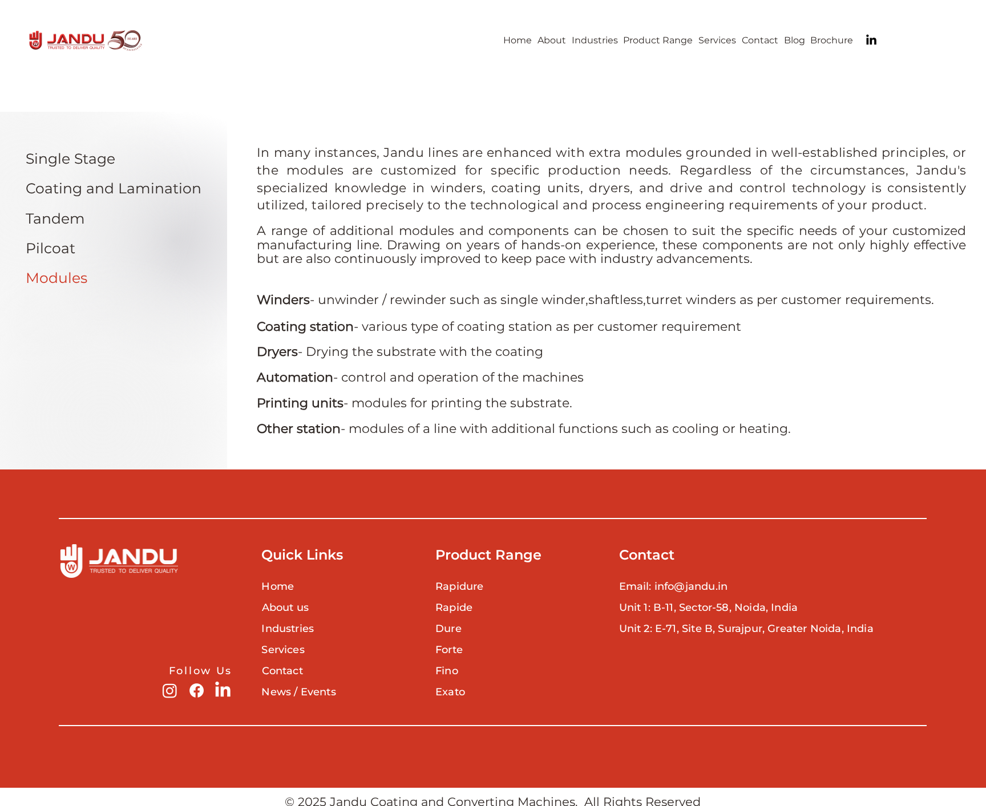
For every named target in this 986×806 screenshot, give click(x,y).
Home (277, 586)
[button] (658, 40)
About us (285, 607)
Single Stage (70, 158)
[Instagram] (169, 690)
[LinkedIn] (871, 40)
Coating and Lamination (113, 188)
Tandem (55, 218)
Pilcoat (50, 248)
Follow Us (200, 671)
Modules (56, 277)
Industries (287, 628)
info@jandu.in (691, 586)
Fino (446, 671)
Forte (449, 649)
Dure (448, 628)
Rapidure (459, 586)
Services (282, 649)
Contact (282, 671)
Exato (450, 692)
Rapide (453, 607)
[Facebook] (196, 690)
